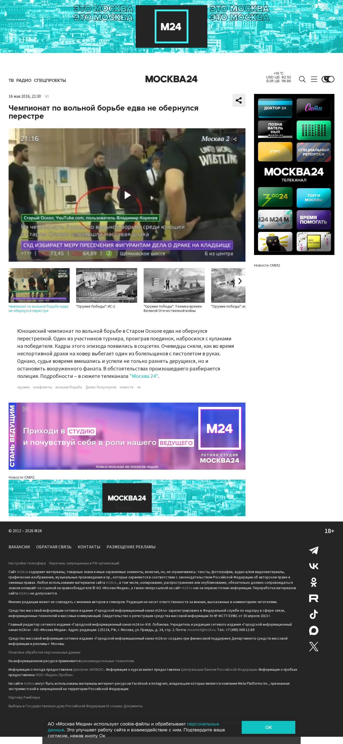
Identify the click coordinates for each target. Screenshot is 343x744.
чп (139, 387)
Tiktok (313, 614)
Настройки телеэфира (27, 563)
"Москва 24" (143, 376)
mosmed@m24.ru (201, 630)
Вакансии (19, 547)
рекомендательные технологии (107, 661)
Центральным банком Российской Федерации (219, 669)
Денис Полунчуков (100, 387)
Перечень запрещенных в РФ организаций (84, 563)
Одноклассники (313, 582)
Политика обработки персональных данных (44, 652)
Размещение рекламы (131, 547)
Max (313, 630)
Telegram (313, 550)
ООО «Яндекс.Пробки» (54, 675)
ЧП (46, 96)
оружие (23, 387)
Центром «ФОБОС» (89, 669)
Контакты (89, 547)
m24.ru (22, 572)
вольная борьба (68, 387)
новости (126, 387)
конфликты (42, 387)
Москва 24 (171, 79)
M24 (38, 531)
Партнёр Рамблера (24, 697)
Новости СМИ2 (22, 477)
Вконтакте (313, 566)
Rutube (313, 598)
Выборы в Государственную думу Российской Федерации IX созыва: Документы (76, 706)
